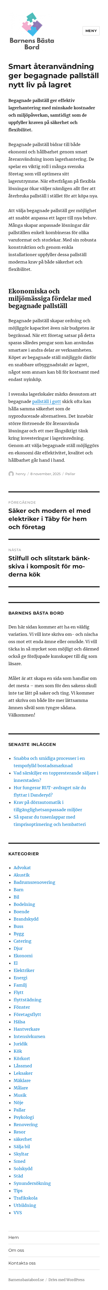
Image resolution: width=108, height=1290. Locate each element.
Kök (18, 1051)
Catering (22, 941)
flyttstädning (27, 999)
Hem (13, 1237)
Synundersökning (32, 1183)
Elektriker (24, 970)
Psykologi (24, 1117)
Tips (18, 1190)
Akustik (22, 875)
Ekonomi (23, 955)
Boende (21, 911)
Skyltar (21, 1154)
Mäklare (22, 1080)
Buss (18, 926)
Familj (20, 985)
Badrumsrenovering (34, 882)
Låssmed (23, 1065)
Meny (91, 31)
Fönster (22, 1007)
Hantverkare (27, 1029)
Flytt (19, 992)
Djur (18, 948)
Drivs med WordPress (66, 1280)
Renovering (26, 1124)
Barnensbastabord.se (26, 1280)
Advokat (22, 867)
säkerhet (23, 1139)
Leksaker (23, 1073)
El (16, 963)
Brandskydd (26, 919)
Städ (18, 1176)
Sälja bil (22, 1146)
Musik (20, 1095)
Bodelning (24, 904)
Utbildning (25, 1205)
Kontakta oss (22, 1263)
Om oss (16, 1250)
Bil (16, 897)
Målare (21, 1087)
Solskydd (23, 1168)
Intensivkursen (29, 1036)
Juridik (21, 1043)
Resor (19, 1132)
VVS (18, 1212)
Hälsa (19, 1021)
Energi (20, 977)
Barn (19, 889)
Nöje (18, 1102)
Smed (19, 1161)
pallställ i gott (46, 401)
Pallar (70, 474)
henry (21, 474)
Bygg (19, 933)
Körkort (22, 1058)
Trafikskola (25, 1198)
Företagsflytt (27, 1014)
